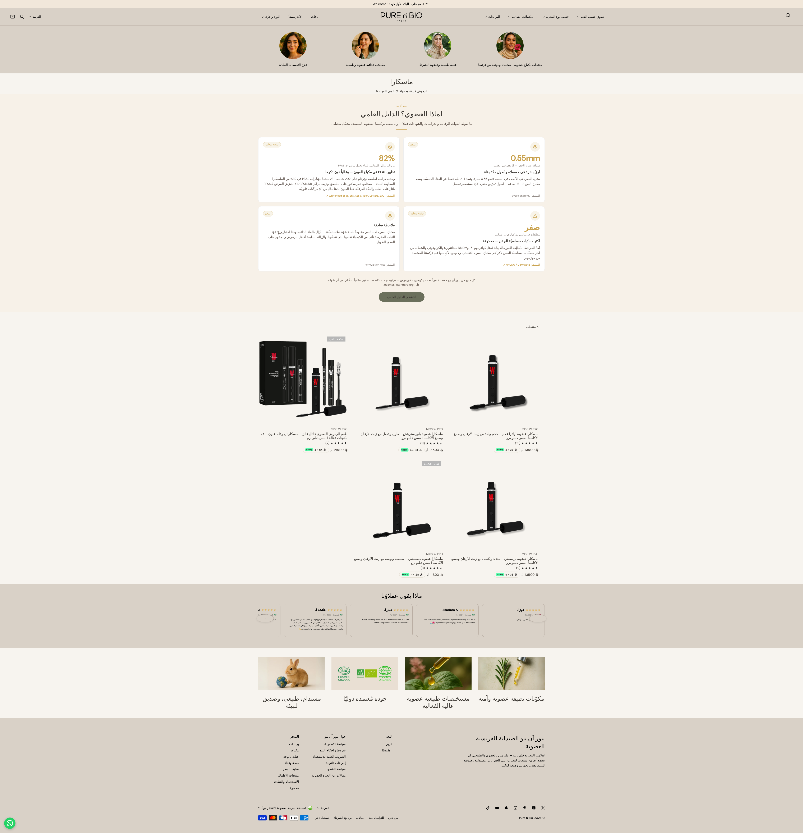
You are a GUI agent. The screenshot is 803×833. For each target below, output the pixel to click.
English (387, 750)
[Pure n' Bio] (401, 17)
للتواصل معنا (376, 818)
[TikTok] (487, 808)
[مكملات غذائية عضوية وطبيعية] (365, 45)
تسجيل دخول (321, 818)
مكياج (295, 750)
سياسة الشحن (336, 769)
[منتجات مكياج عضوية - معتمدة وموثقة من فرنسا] (510, 45)
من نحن (393, 818)
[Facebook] (533, 808)
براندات (294, 744)
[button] (12, 16)
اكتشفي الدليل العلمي (401, 297)
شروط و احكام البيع (333, 750)
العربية (36, 17)
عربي (389, 744)
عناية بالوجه (291, 757)
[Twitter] (543, 808)
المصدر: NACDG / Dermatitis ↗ (521, 264)
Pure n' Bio (526, 818)
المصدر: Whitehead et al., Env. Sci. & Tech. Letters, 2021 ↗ (360, 195)
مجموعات (292, 788)
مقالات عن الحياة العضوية (329, 775)
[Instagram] (515, 808)
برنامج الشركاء (343, 818)
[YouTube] (497, 808)
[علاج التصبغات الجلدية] (293, 45)
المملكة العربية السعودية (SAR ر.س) (284, 808)
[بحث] (788, 15)
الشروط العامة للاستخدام (329, 757)
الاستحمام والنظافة (286, 782)
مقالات (360, 818)
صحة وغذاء (291, 763)
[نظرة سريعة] (457, 419)
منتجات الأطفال (288, 775)
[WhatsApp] (9, 823)
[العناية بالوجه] (437, 45)
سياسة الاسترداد (335, 744)
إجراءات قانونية (336, 763)
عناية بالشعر (291, 769)
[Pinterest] (524, 808)
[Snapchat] (506, 808)
